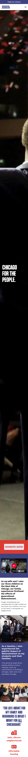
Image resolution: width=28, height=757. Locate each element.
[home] (5, 7)
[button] (25, 7)
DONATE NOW (14, 546)
